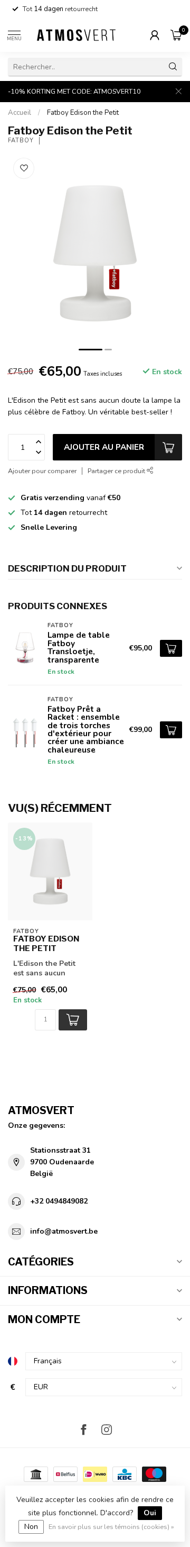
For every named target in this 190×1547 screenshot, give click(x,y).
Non (31, 1527)
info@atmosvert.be (64, 1231)
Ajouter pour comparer (42, 470)
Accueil (19, 112)
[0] (176, 35)
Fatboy (21, 140)
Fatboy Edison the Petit (83, 112)
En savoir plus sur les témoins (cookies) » (111, 1526)
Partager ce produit (117, 470)
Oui (150, 1513)
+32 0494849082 (59, 1201)
